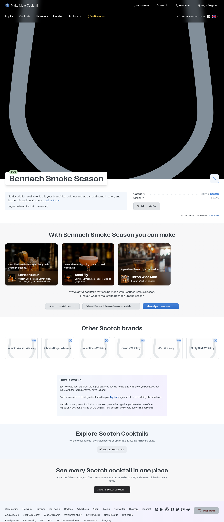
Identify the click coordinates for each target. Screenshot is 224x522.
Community (11, 509)
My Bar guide (93, 514)
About (96, 509)
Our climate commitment (68, 520)
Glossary (133, 509)
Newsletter (184, 5)
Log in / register (209, 5)
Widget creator (52, 514)
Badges (68, 509)
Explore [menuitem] (73, 16)
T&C (42, 520)
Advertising (83, 509)
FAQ (50, 520)
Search (163, 5)
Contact (146, 509)
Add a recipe (12, 514)
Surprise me (142, 5)
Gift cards (127, 514)
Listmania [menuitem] (42, 16)
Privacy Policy (29, 520)
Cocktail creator (31, 514)
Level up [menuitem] (58, 16)
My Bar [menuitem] (9, 16)
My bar (114, 397)
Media (106, 509)
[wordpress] (167, 509)
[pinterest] (188, 509)
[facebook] (172, 509)
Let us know (52, 200)
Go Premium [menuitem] (97, 16)
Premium (27, 509)
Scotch (214, 194)
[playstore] (162, 509)
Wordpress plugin (73, 514)
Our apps (40, 509)
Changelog (106, 520)
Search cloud (111, 514)
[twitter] (178, 509)
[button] (146, 206)
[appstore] (157, 509)
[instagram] (183, 509)
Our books (54, 509)
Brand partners (12, 520)
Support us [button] (209, 510)
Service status (90, 520)
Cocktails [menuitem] (25, 16)
